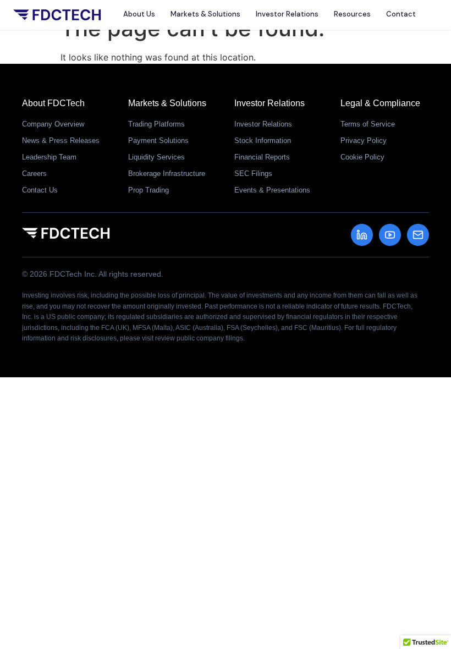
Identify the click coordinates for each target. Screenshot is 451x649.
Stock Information (262, 140)
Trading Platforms (156, 124)
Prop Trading (148, 190)
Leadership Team (49, 157)
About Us (139, 14)
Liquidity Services (156, 157)
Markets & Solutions (205, 14)
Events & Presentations (272, 190)
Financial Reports (262, 157)
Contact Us (40, 190)
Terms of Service (367, 124)
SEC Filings (253, 173)
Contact (401, 14)
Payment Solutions (158, 140)
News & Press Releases (61, 140)
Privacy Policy (363, 140)
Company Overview (53, 124)
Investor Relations (287, 14)
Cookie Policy (362, 157)
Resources (352, 14)
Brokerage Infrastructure (166, 173)
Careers (34, 173)
